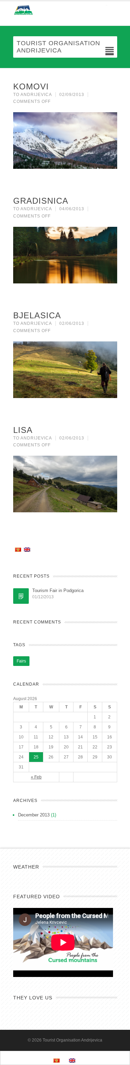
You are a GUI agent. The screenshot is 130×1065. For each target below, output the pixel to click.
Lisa (23, 430)
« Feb (36, 777)
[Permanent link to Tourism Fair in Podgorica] (21, 596)
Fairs (21, 661)
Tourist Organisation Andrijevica (72, 1040)
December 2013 (34, 814)
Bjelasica (37, 315)
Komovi (31, 86)
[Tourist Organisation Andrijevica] (65, 10)
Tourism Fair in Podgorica (58, 590)
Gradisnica (40, 200)
